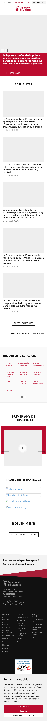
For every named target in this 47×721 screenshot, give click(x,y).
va (29, 2)
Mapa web (6, 645)
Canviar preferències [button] (23, 715)
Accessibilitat (6, 627)
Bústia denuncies (8, 635)
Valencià (19, 2)
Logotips (5, 642)
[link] (23, 8)
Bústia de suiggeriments (7, 631)
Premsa (19, 639)
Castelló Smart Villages (37, 628)
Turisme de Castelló (36, 615)
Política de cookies (5, 623)
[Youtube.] (16, 602)
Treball (19, 642)
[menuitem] (8, 614)
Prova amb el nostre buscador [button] (19, 564)
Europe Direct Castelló (22, 635)
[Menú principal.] (2, 7)
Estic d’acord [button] (23, 707)
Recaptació (21, 620)
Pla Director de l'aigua (37, 633)
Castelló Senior (37, 624)
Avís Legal (5, 614)
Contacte (5, 639)
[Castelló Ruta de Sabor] (23, 495)
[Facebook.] (5, 602)
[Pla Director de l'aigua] (23, 507)
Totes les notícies (23, 323)
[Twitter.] (10, 602)
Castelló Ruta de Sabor (37, 620)
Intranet (20, 614)
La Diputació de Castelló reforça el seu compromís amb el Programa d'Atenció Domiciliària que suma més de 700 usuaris (22, 304)
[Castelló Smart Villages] (23, 501)
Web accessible (39, 2)
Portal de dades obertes (22, 629)
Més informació (12, 73)
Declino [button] (23, 711)
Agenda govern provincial (25, 333)
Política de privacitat (5, 618)
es (26, 2)
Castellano (7, 2)
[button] (22, 397)
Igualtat (34, 637)
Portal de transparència (22, 624)
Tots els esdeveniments (23, 534)
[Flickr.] (21, 602)
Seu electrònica (22, 617)
